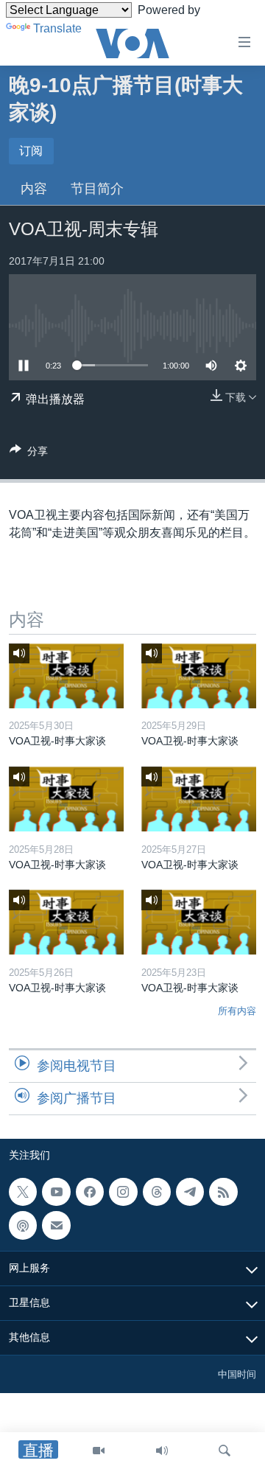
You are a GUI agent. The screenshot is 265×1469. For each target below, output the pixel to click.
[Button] (29, 453)
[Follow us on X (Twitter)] (23, 1192)
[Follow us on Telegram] (190, 1192)
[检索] (224, 1450)
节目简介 (97, 188)
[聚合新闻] (223, 1192)
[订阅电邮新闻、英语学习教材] (56, 1225)
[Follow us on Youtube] (56, 1192)
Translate (57, 28)
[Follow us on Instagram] (123, 1192)
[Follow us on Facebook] (90, 1192)
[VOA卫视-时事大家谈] (66, 675)
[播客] (23, 1225)
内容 (34, 188)
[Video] (99, 1450)
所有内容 (237, 1010)
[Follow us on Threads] (157, 1192)
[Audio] (162, 1450)
